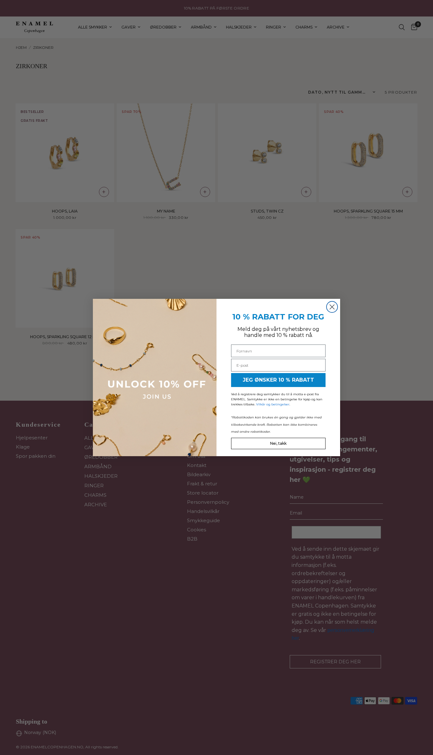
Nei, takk (278, 443)
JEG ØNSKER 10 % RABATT (278, 380)
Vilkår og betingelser (272, 404)
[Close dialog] (332, 306)
